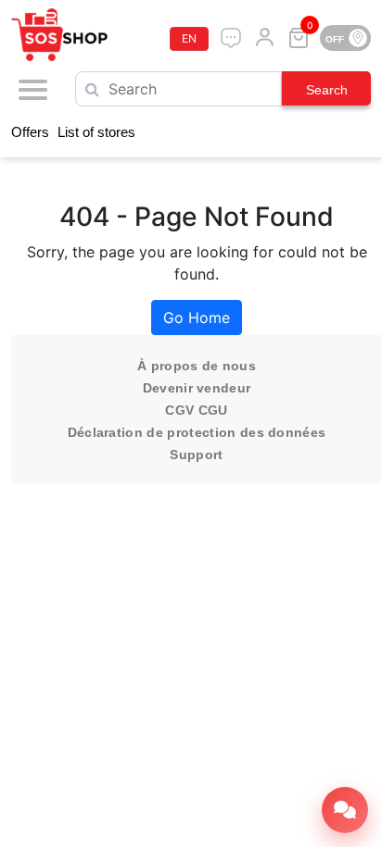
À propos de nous (196, 365)
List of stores (96, 132)
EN (189, 38)
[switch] (345, 38)
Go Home (196, 317)
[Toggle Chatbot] (345, 810)
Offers (30, 132)
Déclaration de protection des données (197, 432)
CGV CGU (196, 410)
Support (196, 454)
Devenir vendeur (197, 387)
